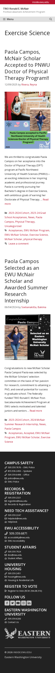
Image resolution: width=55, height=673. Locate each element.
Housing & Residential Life (21, 580)
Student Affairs (15, 558)
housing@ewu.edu (17, 576)
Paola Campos (13, 428)
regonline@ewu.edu (17, 501)
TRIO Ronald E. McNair (16, 8)
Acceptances (16, 230)
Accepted (29, 433)
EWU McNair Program (36, 230)
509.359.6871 (18, 533)
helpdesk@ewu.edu (17, 518)
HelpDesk (12, 521)
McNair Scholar (13, 239)
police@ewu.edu (16, 478)
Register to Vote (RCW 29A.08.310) (25, 590)
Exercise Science (38, 234)
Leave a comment (19, 243)
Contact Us (13, 622)
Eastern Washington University (23, 657)
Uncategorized (13, 226)
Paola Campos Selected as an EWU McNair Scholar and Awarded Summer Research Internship (26, 281)
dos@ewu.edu (15, 554)
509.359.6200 (14, 618)
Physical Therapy (25, 221)
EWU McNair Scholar (16, 234)
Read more (36, 410)
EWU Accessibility (16, 540)
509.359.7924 (14, 551)
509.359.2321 (14, 497)
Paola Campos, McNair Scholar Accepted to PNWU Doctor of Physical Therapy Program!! (27, 65)
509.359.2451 (14, 573)
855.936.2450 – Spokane (20, 471)
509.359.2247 (14, 515)
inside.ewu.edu (40, 2)
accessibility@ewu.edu (19, 537)
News (31, 217)
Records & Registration (19, 504)
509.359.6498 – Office (18, 474)
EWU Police (13, 481)
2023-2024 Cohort (19, 213)
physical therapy (32, 239)
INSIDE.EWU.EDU (22, 652)
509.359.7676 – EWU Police (21, 467)
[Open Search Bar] (50, 19)
